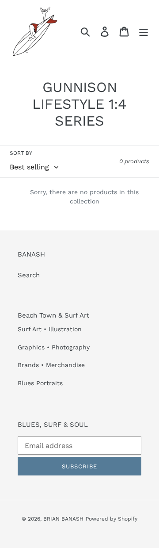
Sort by (21, 153)
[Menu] (143, 31)
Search (29, 275)
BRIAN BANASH (63, 519)
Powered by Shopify (111, 519)
